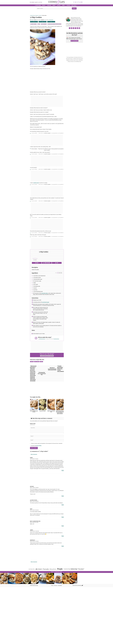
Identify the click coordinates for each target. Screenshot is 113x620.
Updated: (42, 19)
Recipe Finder (38, 5)
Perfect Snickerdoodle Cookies (34, 411)
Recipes (37, 15)
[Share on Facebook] (43, 21)
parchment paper (45, 302)
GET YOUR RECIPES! (74, 40)
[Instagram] (77, 2)
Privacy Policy (38, 445)
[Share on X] (51, 21)
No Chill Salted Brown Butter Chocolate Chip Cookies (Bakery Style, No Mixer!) (60, 412)
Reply (62, 470)
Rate (37, 262)
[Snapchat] (82, 2)
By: (30, 19)
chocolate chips (44, 293)
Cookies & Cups (32, 15)
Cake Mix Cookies (42, 410)
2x (59, 272)
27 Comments (51, 19)
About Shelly (74, 5)
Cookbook (33, 2)
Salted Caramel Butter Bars (51, 411)
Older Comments (34, 454)
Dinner (54, 5)
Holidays (68, 5)
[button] (45, 5)
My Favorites (50, 355)
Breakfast (49, 5)
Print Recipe (47, 262)
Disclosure (55, 585)
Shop (37, 2)
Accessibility (60, 585)
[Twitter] (75, 2)
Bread (63, 5)
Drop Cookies (36, 361)
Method (58, 5)
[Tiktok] (80, 2)
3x (61, 272)
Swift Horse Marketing (78, 585)
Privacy (52, 585)
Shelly (32, 19)
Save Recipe (43, 355)
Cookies (40, 15)
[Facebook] (74, 2)
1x (57, 272)
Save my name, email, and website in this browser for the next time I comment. (46, 443)
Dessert (43, 5)
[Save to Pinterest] (34, 21)
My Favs (40, 2)
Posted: (35, 19)
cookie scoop (36, 182)
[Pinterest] (78, 2)
